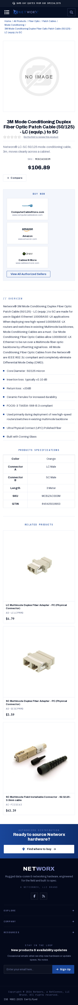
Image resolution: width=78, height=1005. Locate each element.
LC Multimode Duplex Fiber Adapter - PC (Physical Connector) (36, 607)
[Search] (71, 12)
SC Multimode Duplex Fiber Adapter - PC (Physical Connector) (36, 703)
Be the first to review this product (41, 137)
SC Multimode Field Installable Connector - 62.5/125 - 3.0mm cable (38, 799)
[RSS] (43, 896)
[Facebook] (34, 896)
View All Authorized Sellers (28, 274)
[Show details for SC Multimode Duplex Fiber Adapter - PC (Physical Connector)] (39, 661)
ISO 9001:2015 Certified (20, 999)
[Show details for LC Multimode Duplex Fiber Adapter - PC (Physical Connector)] (39, 565)
